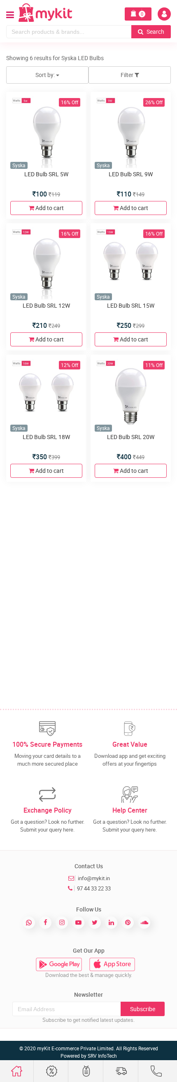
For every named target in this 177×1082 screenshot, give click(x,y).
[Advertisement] (88, 576)
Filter (128, 75)
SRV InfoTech (102, 1055)
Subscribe (142, 1009)
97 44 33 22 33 (94, 888)
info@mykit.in (94, 878)
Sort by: (45, 75)
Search (154, 31)
